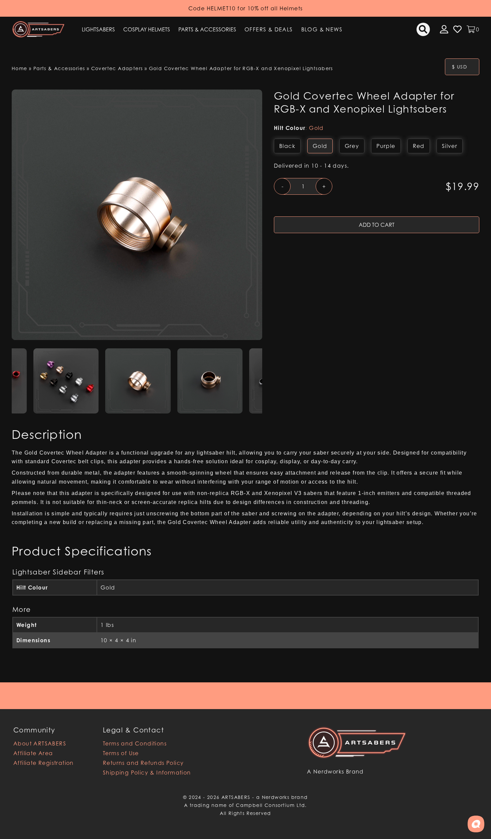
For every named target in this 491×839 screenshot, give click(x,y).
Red (419, 146)
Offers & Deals (268, 29)
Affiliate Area (33, 753)
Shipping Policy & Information (147, 772)
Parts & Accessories (207, 29)
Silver (449, 146)
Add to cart (376, 224)
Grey (352, 146)
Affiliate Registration (43, 763)
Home (19, 68)
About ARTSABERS (39, 743)
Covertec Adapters (117, 68)
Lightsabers (98, 29)
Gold (320, 146)
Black (287, 146)
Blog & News (321, 29)
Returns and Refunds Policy (143, 763)
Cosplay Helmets (146, 29)
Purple (385, 146)
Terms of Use (121, 753)
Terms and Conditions (135, 743)
